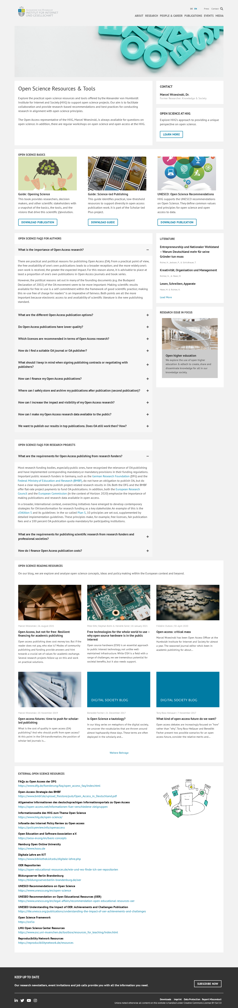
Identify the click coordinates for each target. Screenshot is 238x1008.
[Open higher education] (190, 333)
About (139, 15)
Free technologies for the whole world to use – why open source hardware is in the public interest (118, 635)
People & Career (171, 15)
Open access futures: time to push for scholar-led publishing (48, 721)
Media (219, 15)
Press (206, 8)
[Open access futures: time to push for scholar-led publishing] (49, 689)
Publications (193, 15)
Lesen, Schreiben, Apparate (178, 284)
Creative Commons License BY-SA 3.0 (202, 1002)
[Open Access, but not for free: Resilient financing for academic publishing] (49, 602)
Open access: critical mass (173, 632)
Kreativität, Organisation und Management (188, 270)
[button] (171, 134)
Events (209, 15)
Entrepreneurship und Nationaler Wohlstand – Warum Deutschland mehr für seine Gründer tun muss (189, 252)
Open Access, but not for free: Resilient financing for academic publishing (44, 634)
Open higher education (181, 356)
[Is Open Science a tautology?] (118, 689)
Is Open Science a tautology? (106, 719)
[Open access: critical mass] (187, 602)
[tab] (84, 250)
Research (151, 15)
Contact (215, 8)
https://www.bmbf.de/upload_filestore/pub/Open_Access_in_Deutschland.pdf (67, 796)
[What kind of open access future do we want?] (187, 689)
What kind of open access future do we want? (186, 719)
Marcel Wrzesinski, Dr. (174, 95)
